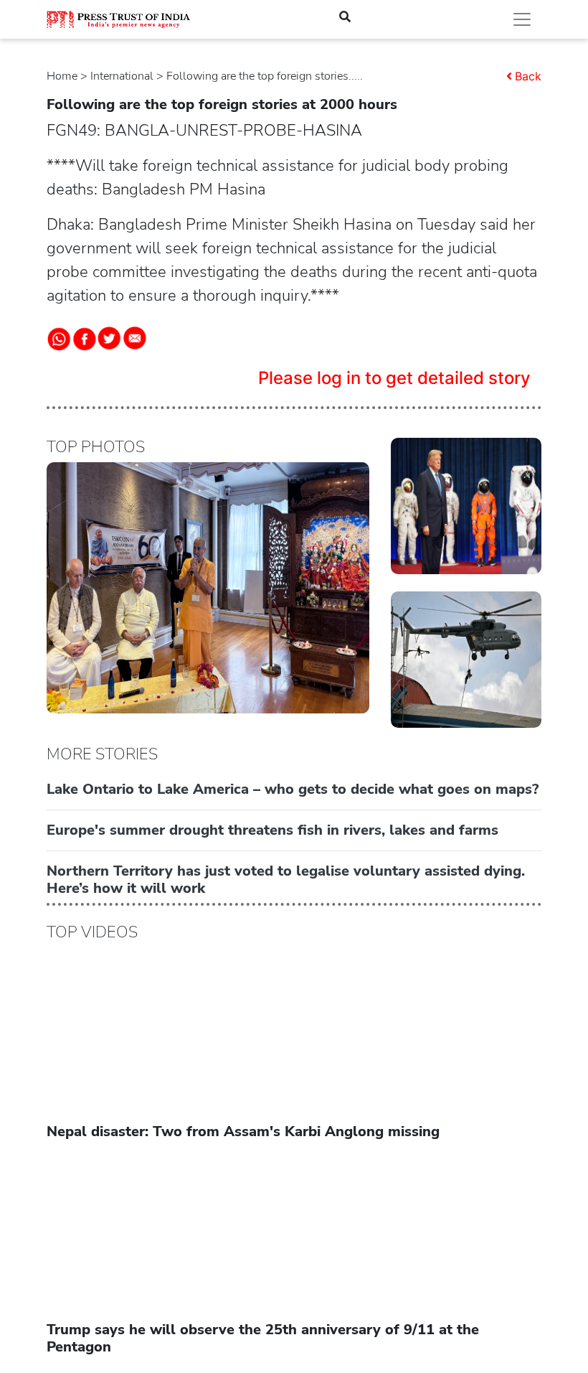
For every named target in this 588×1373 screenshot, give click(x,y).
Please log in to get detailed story (394, 377)
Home (62, 76)
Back (528, 76)
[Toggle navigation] (522, 19)
